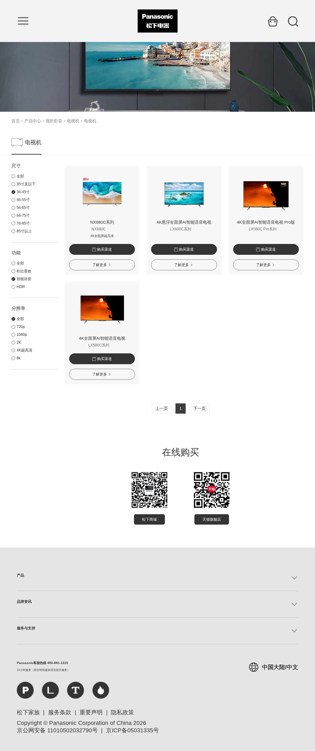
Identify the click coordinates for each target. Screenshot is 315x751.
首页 (16, 121)
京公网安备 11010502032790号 (57, 730)
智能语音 (24, 279)
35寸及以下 (26, 184)
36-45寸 (23, 192)
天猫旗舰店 (211, 519)
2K (19, 342)
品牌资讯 (24, 602)
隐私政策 (122, 712)
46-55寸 (23, 200)
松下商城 (149, 519)
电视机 (73, 121)
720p (21, 327)
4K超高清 (24, 350)
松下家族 (28, 712)
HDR (21, 287)
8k (19, 358)
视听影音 (54, 121)
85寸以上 (24, 231)
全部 (20, 176)
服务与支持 (26, 628)
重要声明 (91, 712)
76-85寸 (23, 223)
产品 (20, 575)
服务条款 (59, 712)
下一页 (199, 408)
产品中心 (32, 121)
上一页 (161, 408)
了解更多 (99, 265)
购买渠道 (104, 249)
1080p (22, 334)
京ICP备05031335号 (132, 730)
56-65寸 (23, 208)
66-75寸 (23, 215)
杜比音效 (24, 271)
